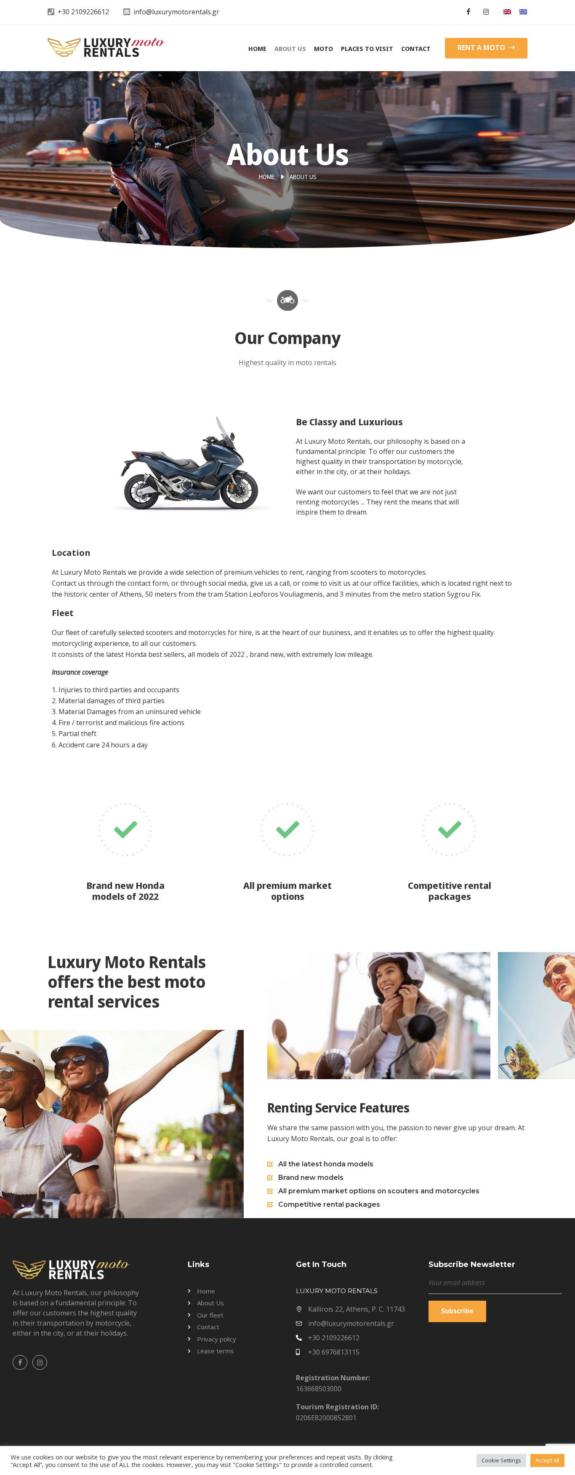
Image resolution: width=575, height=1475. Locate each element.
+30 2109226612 (83, 11)
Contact (416, 48)
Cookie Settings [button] (501, 1460)
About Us (290, 48)
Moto (323, 48)
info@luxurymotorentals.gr (176, 11)
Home (257, 48)
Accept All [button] (547, 1460)
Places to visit (367, 48)
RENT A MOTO (482, 47)
